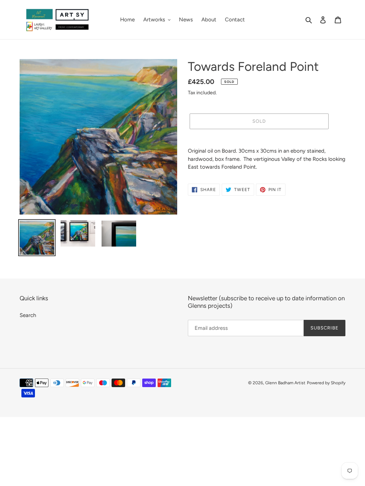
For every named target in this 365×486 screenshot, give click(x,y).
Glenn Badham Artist (285, 382)
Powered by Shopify (326, 382)
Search (28, 315)
